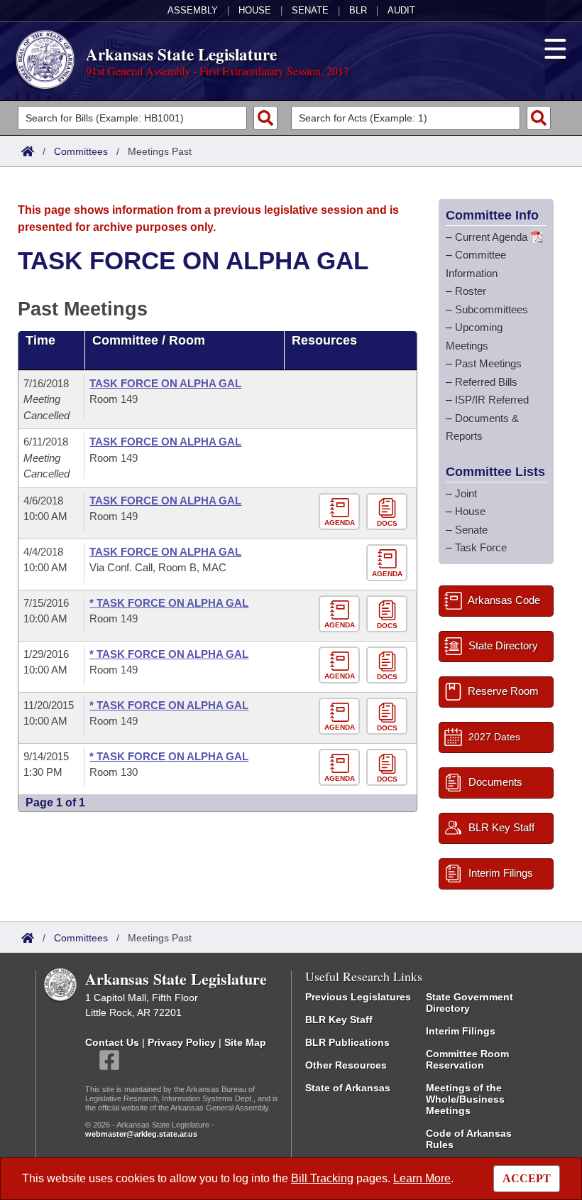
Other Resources (346, 1065)
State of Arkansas (347, 1087)
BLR (358, 10)
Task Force (481, 547)
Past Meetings (488, 363)
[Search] (265, 118)
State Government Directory (469, 1002)
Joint (466, 493)
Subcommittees (491, 309)
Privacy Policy (182, 1042)
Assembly (193, 10)
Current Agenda (491, 237)
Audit (401, 10)
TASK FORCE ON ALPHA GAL (165, 383)
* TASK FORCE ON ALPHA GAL (168, 603)
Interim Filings (460, 1031)
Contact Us (112, 1042)
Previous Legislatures (358, 996)
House (254, 10)
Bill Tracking (322, 1178)
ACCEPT (527, 1178)
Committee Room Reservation (467, 1059)
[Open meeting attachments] (388, 512)
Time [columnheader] (40, 340)
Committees (81, 151)
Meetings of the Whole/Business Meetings (465, 1099)
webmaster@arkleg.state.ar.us (141, 1134)
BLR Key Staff (339, 1019)
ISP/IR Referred (492, 400)
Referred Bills (486, 382)
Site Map (245, 1042)
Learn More (422, 1178)
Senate (310, 10)
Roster (470, 291)
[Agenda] (342, 512)
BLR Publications (347, 1042)
